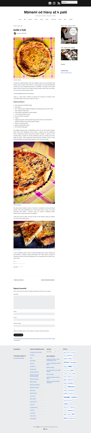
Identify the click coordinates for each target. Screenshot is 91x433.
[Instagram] (54, 3)
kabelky (65, 373)
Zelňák (39, 86)
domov (66, 362)
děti (70, 366)
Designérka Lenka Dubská (36, 352)
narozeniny (71, 390)
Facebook (63, 64)
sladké (66, 404)
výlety (69, 414)
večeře (65, 410)
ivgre (31, 357)
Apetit (21, 93)
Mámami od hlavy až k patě (45, 12)
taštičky (71, 404)
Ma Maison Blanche (34, 372)
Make (38, 426)
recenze (71, 393)
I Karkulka (32, 355)
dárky (65, 366)
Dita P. (71, 358)
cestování (73, 352)
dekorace (69, 355)
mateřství (70, 380)
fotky (65, 370)
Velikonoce (73, 407)
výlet (65, 414)
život (65, 418)
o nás (20, 19)
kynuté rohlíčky (50, 374)
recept (23, 263)
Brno (68, 352)
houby (19, 263)
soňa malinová (33, 401)
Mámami (71, 387)
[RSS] (58, 3)
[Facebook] (50, 3)
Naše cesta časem (19, 280)
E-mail (15, 317)
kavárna (69, 373)
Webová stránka (17, 323)
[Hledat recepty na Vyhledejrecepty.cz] (66, 72)
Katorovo (32, 363)
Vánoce (70, 410)
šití (73, 414)
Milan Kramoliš (33, 381)
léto (65, 380)
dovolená (73, 362)
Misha (19, 33)
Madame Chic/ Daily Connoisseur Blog (34, 375)
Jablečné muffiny (50, 367)
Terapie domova (33, 407)
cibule (65, 355)
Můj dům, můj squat (34, 387)
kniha (73, 373)
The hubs (32, 410)
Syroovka (32, 404)
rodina (47, 19)
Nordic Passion (33, 393)
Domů (15, 25)
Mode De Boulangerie (35, 384)
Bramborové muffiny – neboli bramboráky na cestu (53, 360)
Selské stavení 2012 (68, 400)
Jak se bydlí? (32, 360)
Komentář (16, 294)
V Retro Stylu (33, 415)
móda (36, 19)
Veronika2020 (33, 418)
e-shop (59, 19)
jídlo (25, 19)
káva (74, 376)
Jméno (15, 311)
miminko (70, 383)
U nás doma (32, 413)
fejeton (75, 366)
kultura (41, 19)
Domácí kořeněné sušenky (47, 280)
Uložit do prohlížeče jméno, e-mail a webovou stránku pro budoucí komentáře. (31, 331)
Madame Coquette (34, 379)
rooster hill (32, 396)
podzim (66, 393)
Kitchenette (33, 366)
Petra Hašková (18, 80)
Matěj (65, 383)
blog (65, 352)
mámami (30, 19)
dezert (65, 358)
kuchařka (69, 376)
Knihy (65, 19)
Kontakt (71, 19)
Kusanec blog (33, 369)
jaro (68, 370)
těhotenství (66, 407)
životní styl (53, 19)
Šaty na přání (33, 398)
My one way (32, 390)
